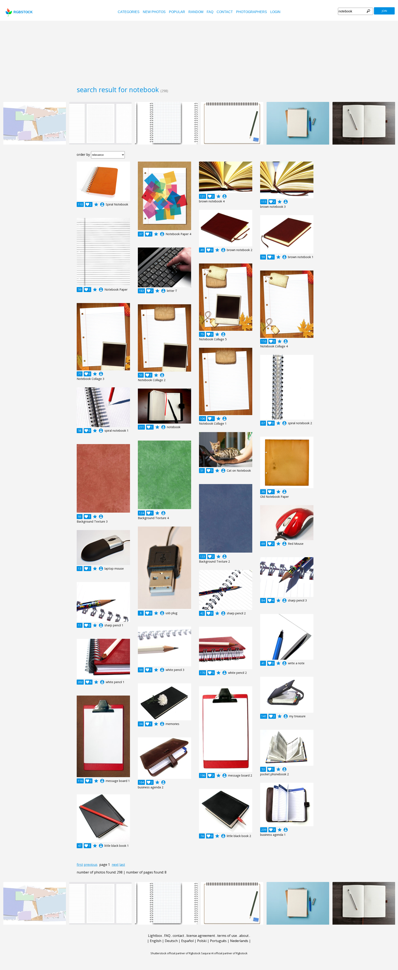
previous (90, 864)
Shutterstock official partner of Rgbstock (175, 953)
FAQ (210, 12)
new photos (154, 12)
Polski (201, 941)
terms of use (227, 935)
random (195, 12)
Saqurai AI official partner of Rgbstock (224, 953)
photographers (251, 12)
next (115, 864)
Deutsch (171, 941)
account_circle (102, 204)
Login (275, 12)
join (384, 11)
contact (225, 12)
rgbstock (23, 12)
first (80, 864)
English (155, 941)
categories (129, 12)
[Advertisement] (199, 52)
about (244, 935)
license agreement (200, 935)
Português (218, 941)
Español (187, 941)
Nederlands (239, 941)
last (122, 864)
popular (177, 12)
